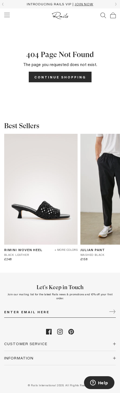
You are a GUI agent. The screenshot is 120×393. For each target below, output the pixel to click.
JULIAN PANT (92, 249)
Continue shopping (60, 77)
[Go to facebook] (49, 333)
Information (18, 358)
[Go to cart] (113, 15)
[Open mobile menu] (7, 15)
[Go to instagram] (60, 333)
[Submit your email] (112, 312)
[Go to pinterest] (71, 333)
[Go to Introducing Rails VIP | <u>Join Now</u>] (60, 4)
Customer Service (25, 343)
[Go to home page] (60, 15)
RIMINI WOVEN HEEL (23, 249)
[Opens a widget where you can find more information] (99, 383)
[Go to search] (103, 15)
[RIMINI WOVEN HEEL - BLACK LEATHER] (41, 189)
